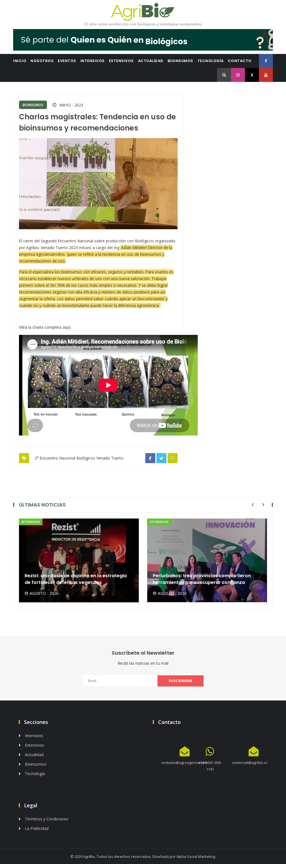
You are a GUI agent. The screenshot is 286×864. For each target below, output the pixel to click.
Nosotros (42, 60)
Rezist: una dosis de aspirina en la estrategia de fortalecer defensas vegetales (76, 579)
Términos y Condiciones (46, 819)
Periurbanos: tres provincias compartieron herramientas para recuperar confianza (202, 579)
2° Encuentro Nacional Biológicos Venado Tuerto (79, 458)
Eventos (67, 60)
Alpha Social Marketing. (196, 856)
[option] (79, 560)
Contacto (240, 60)
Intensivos (92, 60)
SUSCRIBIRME (180, 680)
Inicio (19, 60)
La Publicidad (37, 828)
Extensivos (121, 60)
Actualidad (150, 60)
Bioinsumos (180, 60)
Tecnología (210, 60)
